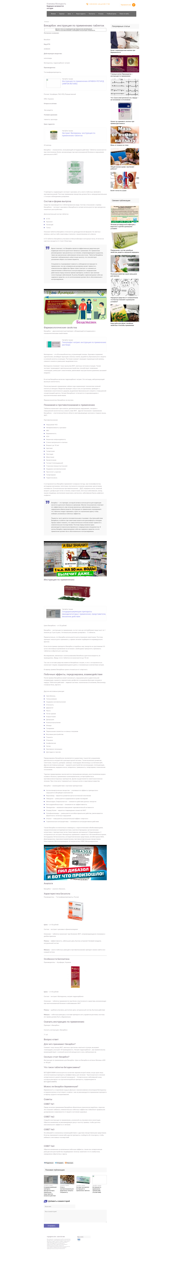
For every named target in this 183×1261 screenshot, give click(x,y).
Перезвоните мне (126, 5)
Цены (69, 13)
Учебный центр (111, 13)
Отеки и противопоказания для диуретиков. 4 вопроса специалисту (67, 1189)
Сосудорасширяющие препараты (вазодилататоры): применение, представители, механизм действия (84, 614)
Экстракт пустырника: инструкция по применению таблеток (83, 1188)
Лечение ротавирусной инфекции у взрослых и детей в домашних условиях (123, 226)
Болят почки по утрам (118, 190)
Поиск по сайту (124, 13)
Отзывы (101, 13)
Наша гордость (81, 13)
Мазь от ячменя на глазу (119, 145)
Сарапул (61, 13)
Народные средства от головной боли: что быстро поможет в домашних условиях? (124, 300)
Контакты (92, 13)
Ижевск (53, 13)
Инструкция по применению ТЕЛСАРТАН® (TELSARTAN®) (96, 1189)
